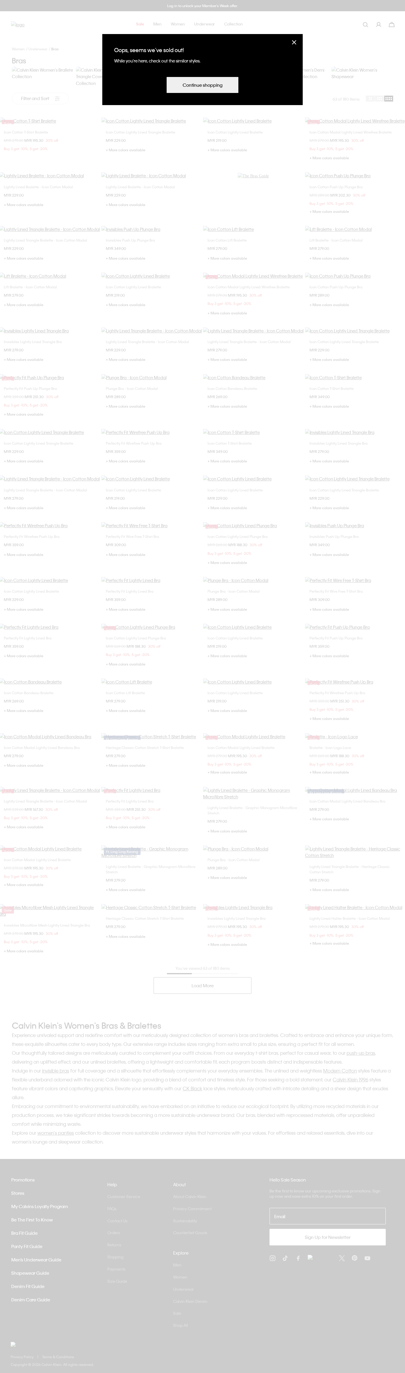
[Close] (294, 42)
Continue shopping (202, 85)
